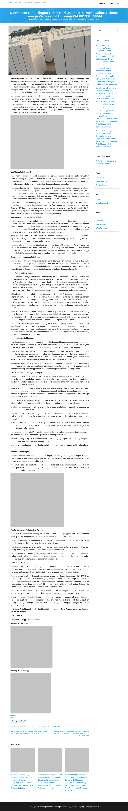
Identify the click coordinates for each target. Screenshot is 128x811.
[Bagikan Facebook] (12, 721)
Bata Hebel (46, 726)
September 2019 (102, 185)
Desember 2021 (102, 181)
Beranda (31, 19)
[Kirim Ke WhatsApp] (25, 721)
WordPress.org (102, 228)
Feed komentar (102, 224)
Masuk (98, 217)
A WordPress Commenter (106, 161)
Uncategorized (102, 203)
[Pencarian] (118, 4)
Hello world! (105, 164)
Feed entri (100, 221)
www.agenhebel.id (92, 807)
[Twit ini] (16, 721)
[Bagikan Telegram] (20, 721)
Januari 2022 (101, 178)
